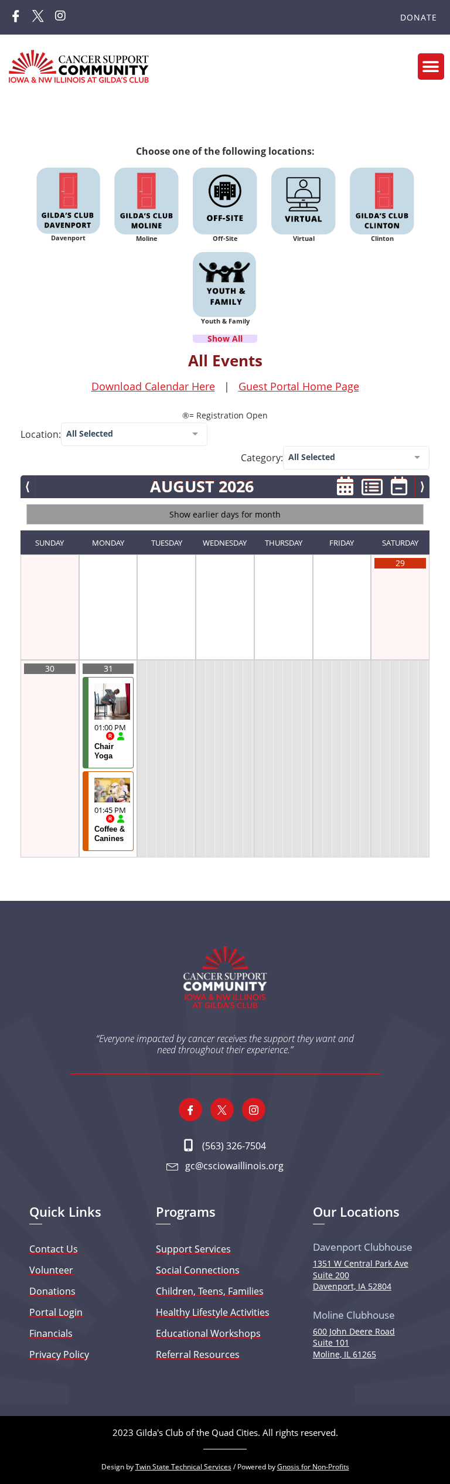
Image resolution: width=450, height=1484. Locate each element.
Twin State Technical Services (183, 1467)
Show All (225, 339)
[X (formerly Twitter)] (38, 17)
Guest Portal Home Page (298, 386)
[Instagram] (60, 17)
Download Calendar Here (153, 386)
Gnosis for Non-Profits (313, 1467)
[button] (431, 66)
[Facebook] (16, 17)
